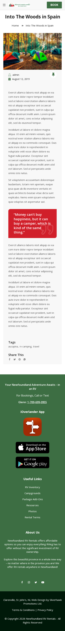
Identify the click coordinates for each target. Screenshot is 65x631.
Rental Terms (32, 517)
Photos (32, 511)
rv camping (26, 346)
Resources (32, 505)
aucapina (13, 346)
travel (36, 346)
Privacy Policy (45, 610)
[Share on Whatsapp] (25, 359)
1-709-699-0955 (37, 402)
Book (54, 5)
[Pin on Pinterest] (20, 359)
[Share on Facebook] (10, 359)
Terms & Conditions (23, 610)
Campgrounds (32, 493)
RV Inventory (32, 487)
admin (15, 74)
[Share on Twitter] (15, 359)
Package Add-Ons (32, 499)
